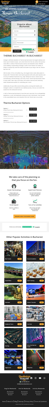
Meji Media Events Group (27, 404)
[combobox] (15, 42)
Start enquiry (17, 51)
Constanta (10, 393)
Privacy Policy (29, 401)
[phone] (44, 378)
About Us (10, 401)
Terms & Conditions (41, 401)
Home (4, 401)
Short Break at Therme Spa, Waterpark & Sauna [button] (14, 122)
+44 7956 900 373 (41, 4)
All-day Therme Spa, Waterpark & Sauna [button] (13, 110)
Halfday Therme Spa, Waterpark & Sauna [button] (13, 116)
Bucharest (10, 391)
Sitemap (21, 401)
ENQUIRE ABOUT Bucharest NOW (24, 216)
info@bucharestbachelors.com (24, 384)
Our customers (30, 50)
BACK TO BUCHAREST (43, 1)
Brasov (10, 394)
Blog (15, 401)
